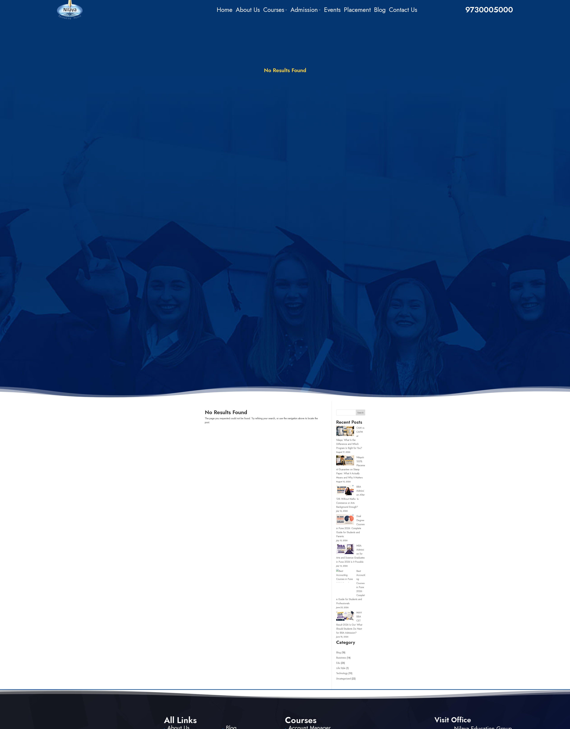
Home (224, 9)
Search (360, 412)
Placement (357, 9)
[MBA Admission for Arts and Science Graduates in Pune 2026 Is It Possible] (345, 549)
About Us (248, 9)
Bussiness (341, 657)
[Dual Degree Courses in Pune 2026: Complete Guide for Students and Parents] (345, 520)
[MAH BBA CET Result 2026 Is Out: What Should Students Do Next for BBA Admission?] (345, 616)
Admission (304, 9)
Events (332, 9)
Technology (342, 673)
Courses (273, 9)
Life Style (340, 668)
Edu (338, 663)
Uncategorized (343, 678)
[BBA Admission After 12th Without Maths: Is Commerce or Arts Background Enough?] (345, 490)
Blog (380, 9)
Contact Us (403, 9)
